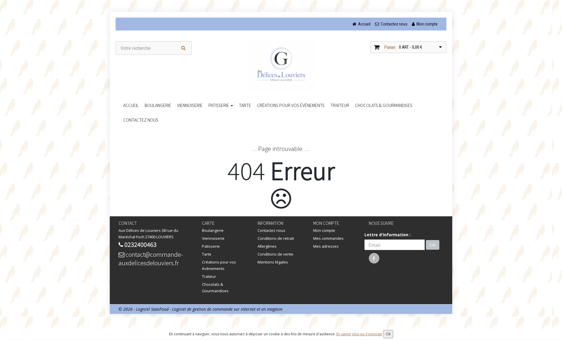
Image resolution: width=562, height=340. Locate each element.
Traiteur (339, 105)
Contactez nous (140, 120)
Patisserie (219, 105)
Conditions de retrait (276, 238)
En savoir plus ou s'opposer (359, 334)
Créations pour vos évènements (291, 105)
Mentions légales (273, 262)
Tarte (245, 105)
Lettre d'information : (387, 234)
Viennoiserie (190, 105)
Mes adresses (326, 246)
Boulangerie (158, 105)
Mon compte (324, 230)
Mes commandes (328, 238)
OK (432, 245)
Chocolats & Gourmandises (383, 105)
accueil (131, 105)
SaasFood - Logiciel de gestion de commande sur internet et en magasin (216, 309)
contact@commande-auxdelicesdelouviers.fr (151, 258)
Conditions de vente (275, 254)
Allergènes (267, 246)
